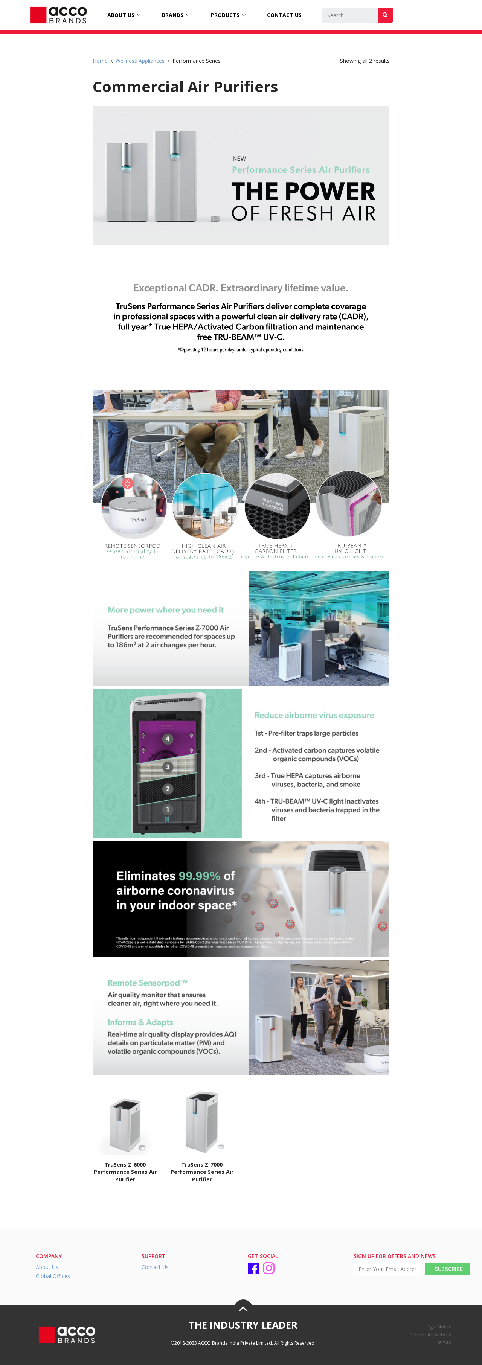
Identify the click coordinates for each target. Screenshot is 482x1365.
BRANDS (172, 14)
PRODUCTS (225, 14)
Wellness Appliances (140, 60)
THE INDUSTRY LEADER (243, 1325)
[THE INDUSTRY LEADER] (243, 1308)
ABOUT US (120, 14)
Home (100, 60)
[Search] (385, 15)
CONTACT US (284, 14)
